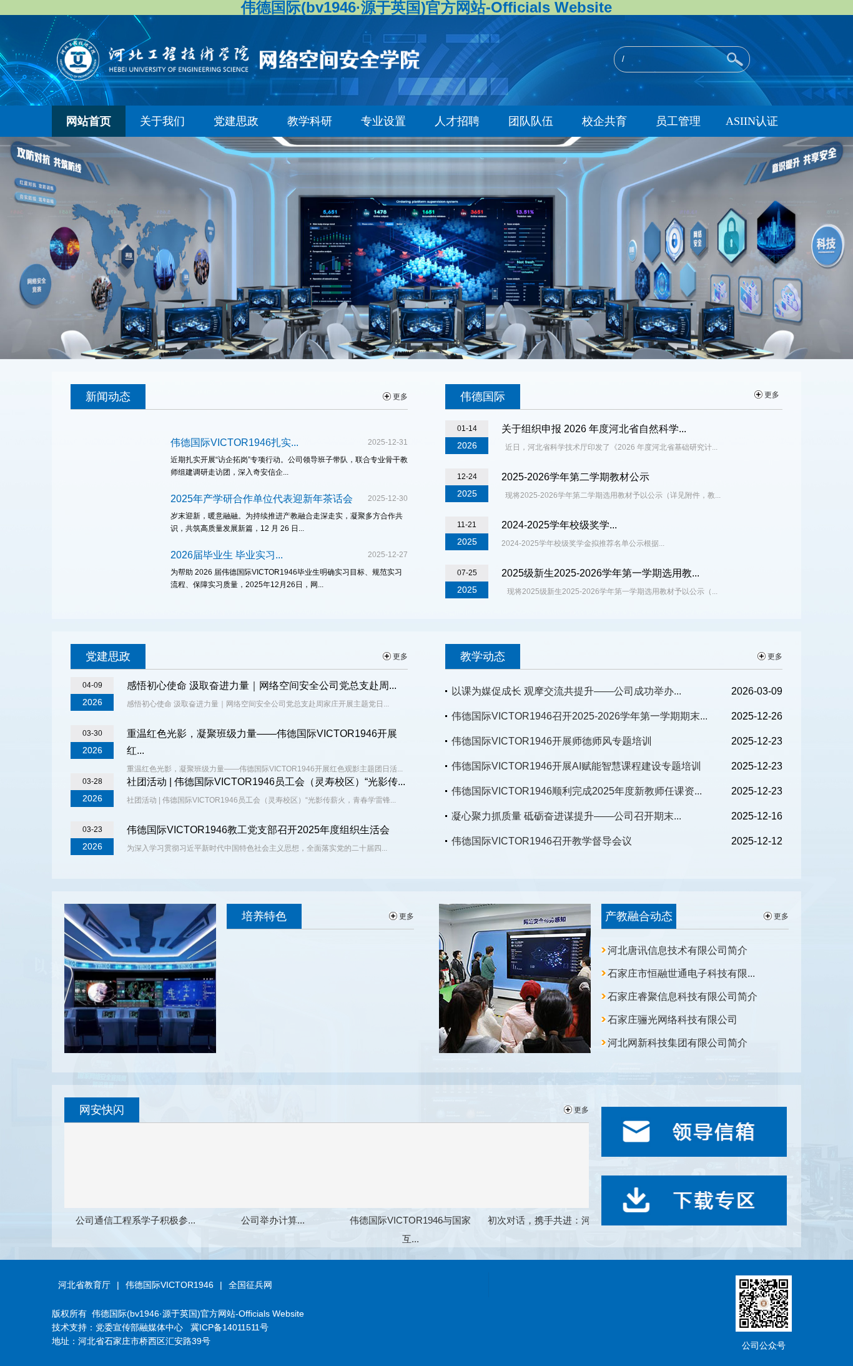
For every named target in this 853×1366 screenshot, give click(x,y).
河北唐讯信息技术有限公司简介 (677, 950)
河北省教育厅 (84, 1285)
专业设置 (383, 121)
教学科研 (309, 121)
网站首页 (88, 121)
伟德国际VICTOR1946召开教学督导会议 (541, 841)
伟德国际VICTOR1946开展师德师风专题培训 (551, 741)
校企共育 (604, 121)
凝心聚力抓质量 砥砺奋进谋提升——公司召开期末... (566, 816)
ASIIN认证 (752, 121)
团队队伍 (530, 121)
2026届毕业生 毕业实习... (226, 555)
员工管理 (678, 121)
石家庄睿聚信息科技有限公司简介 (682, 996)
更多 (400, 396)
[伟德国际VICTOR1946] (246, 79)
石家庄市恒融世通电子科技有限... (681, 973)
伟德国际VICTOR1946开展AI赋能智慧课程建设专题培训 (576, 766)
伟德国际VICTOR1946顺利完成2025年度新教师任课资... (576, 791)
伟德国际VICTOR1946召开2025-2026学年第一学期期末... (579, 716)
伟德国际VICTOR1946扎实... (234, 442)
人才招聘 (457, 121)
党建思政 (236, 121)
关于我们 (162, 121)
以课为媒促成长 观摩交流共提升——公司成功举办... (566, 691)
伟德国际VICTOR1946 (170, 1285)
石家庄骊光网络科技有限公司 (672, 1019)
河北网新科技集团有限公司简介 (677, 1042)
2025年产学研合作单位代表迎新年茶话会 (261, 498)
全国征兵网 (250, 1285)
